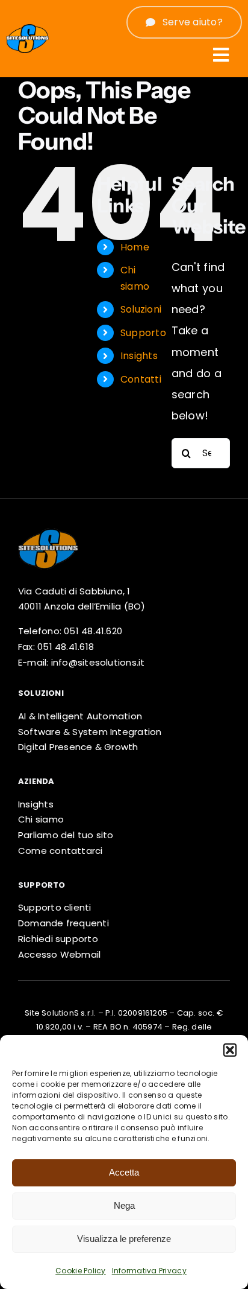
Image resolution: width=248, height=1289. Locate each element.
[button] (230, 1050)
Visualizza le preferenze (124, 1238)
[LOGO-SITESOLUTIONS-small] (48, 528)
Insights (139, 356)
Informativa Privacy (149, 1270)
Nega (124, 1205)
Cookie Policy (80, 1270)
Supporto (143, 333)
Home (134, 247)
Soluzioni (140, 309)
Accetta (124, 1172)
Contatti (140, 379)
